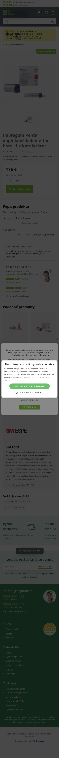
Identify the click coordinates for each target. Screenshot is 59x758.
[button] (29, 392)
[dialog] (29, 379)
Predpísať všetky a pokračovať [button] (29, 386)
